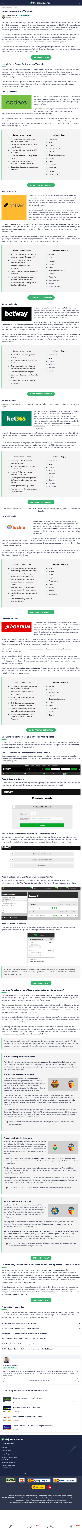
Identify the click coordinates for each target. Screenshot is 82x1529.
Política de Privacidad (8, 1462)
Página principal (6, 7)
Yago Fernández (12, 15)
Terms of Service (58, 1502)
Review (75, 1402)
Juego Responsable (8, 1454)
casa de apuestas (52, 528)
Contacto (4, 1447)
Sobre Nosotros (6, 1450)
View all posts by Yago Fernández (39, 1380)
